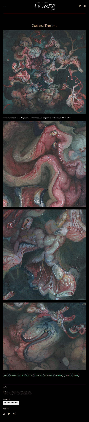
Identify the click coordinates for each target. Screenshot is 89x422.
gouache (38, 375)
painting (67, 375)
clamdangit (13, 375)
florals (22, 375)
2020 (5, 375)
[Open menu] (4, 6)
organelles (59, 375)
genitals (30, 375)
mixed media (48, 375)
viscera (76, 375)
